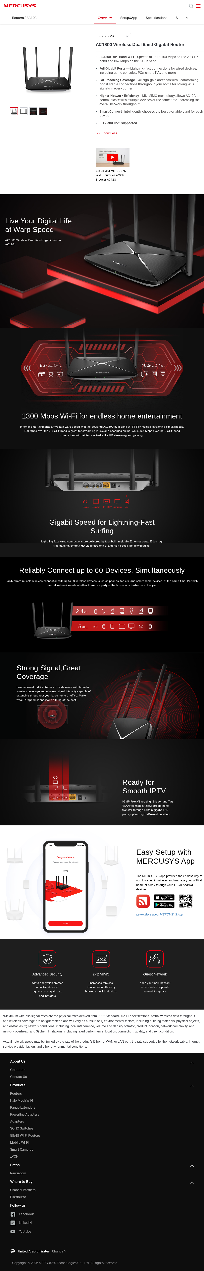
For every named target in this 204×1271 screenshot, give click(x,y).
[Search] (191, 6)
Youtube (25, 1231)
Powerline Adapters (24, 1114)
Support (182, 18)
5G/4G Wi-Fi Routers (25, 1135)
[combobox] (113, 36)
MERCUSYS (20, 5)
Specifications (156, 18)
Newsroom (18, 1173)
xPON (14, 1156)
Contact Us (18, 1077)
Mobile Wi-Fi (19, 1142)
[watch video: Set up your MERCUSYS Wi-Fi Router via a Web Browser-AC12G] (112, 157)
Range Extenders (22, 1107)
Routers (18, 18)
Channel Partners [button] (22, 1190)
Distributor (18, 1197)
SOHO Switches (21, 1128)
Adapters (17, 1121)
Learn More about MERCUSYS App (159, 914)
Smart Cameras (21, 1149)
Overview (105, 18)
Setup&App (128, 18)
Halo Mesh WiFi (21, 1100)
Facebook (26, 1214)
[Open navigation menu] (198, 6)
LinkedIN (25, 1222)
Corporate (18, 1070)
